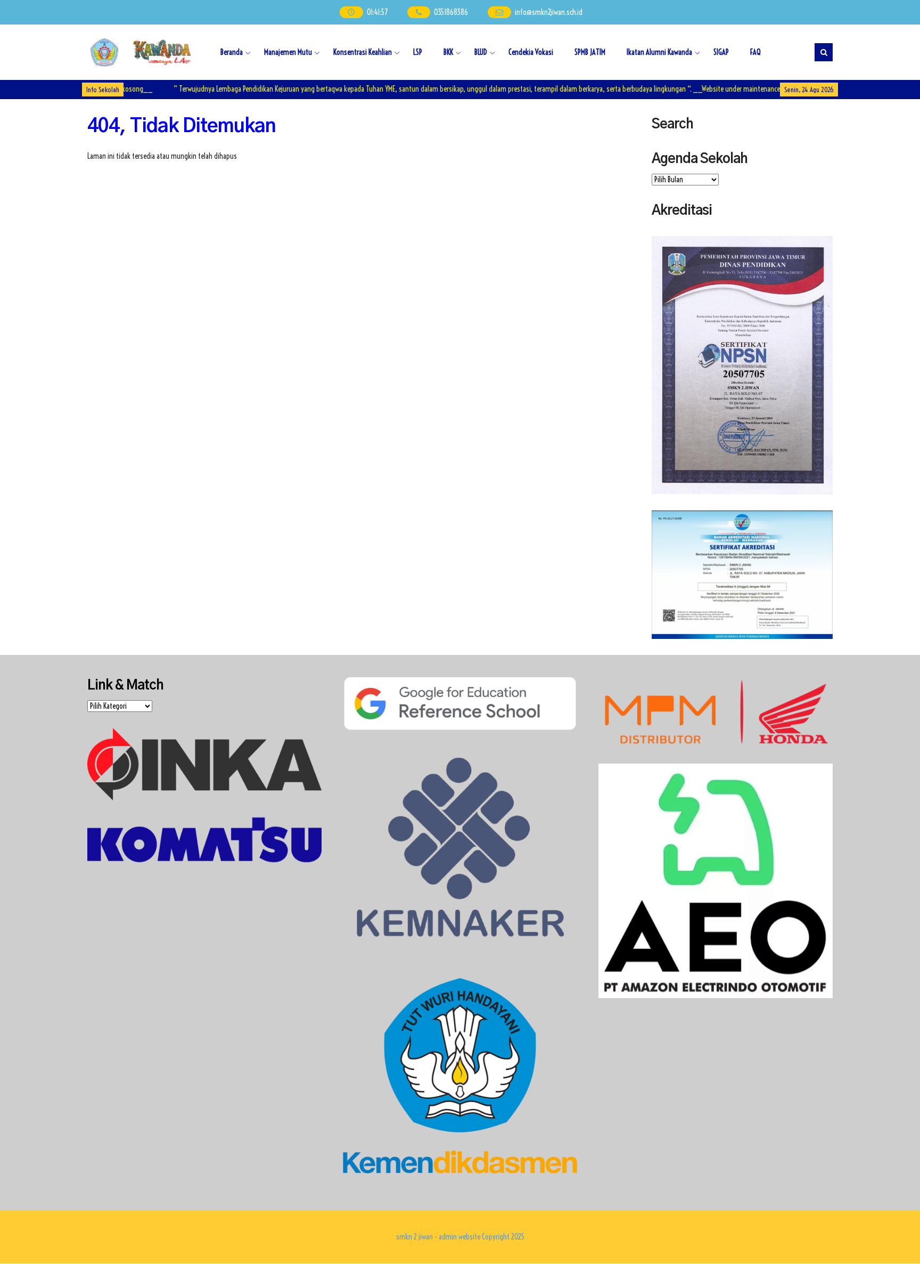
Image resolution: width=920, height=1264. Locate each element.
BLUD (480, 52)
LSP (417, 52)
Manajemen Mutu (288, 52)
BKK (448, 52)
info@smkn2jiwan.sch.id (548, 12)
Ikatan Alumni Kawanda (659, 52)
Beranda (231, 52)
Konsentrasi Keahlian (362, 52)
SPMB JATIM (589, 52)
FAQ (755, 52)
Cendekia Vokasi (530, 52)
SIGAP (721, 52)
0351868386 (451, 12)
